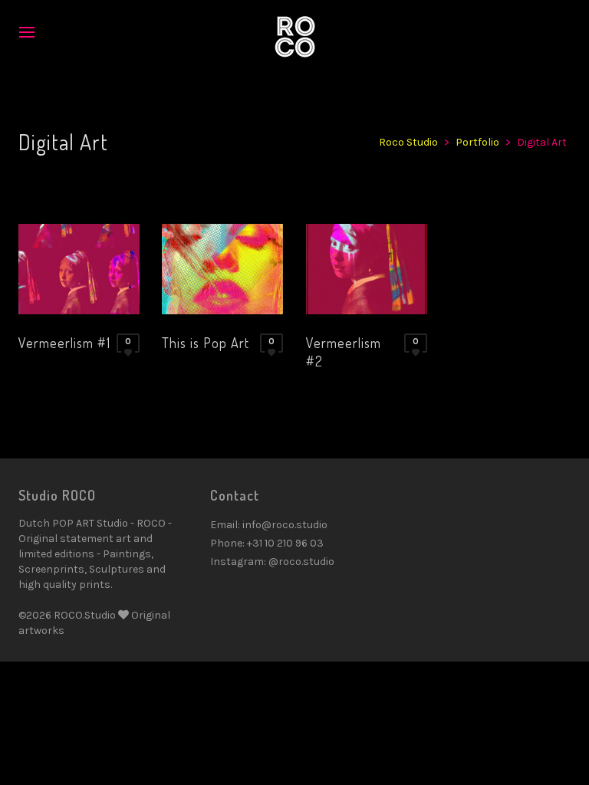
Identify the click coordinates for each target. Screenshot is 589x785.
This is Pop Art (205, 342)
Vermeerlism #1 (64, 342)
